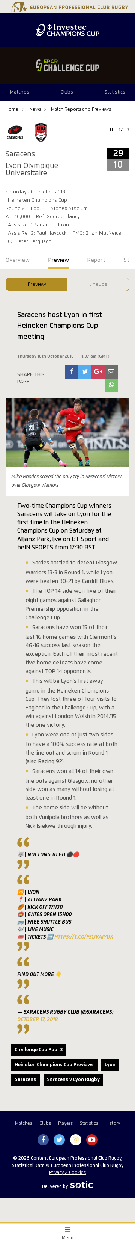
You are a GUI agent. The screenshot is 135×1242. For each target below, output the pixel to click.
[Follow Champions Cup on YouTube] (91, 1140)
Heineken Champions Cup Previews (54, 1064)
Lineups (98, 284)
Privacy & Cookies (67, 1172)
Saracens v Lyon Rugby (73, 1079)
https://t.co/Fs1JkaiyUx (83, 937)
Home (13, 109)
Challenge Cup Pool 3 (39, 1049)
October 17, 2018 (37, 1019)
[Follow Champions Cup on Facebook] (43, 1140)
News (35, 109)
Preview (37, 284)
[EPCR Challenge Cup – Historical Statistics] (67, 65)
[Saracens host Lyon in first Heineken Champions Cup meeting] (72, 372)
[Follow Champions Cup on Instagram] (76, 1140)
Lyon (110, 1064)
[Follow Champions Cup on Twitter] (59, 1140)
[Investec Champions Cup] (67, 30)
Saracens (25, 1079)
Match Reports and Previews (81, 109)
